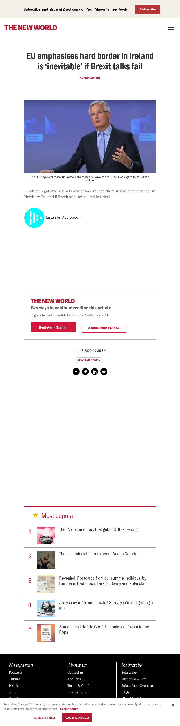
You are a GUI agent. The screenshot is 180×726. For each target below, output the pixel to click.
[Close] (173, 705)
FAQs (125, 692)
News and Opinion (88, 360)
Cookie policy (69, 709)
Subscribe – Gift (133, 679)
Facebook (76, 371)
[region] (90, 712)
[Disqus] (90, 436)
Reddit (103, 371)
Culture (14, 679)
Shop (12, 692)
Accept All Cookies (77, 717)
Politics (14, 685)
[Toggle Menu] (171, 27)
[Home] (30, 27)
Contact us (75, 672)
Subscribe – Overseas (137, 685)
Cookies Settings (45, 717)
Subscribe (148, 9)
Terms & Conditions (82, 685)
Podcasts (15, 672)
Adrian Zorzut (90, 78)
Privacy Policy (78, 692)
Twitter (85, 371)
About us (74, 679)
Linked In (94, 371)
